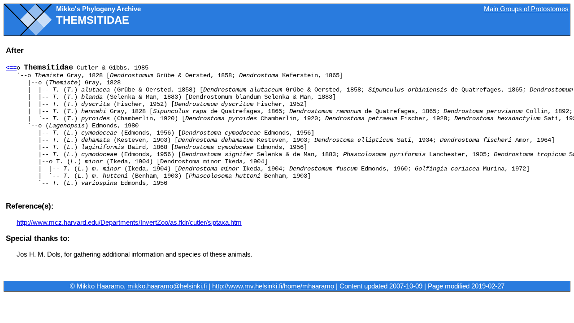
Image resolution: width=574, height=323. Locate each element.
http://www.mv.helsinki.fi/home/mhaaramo (273, 286)
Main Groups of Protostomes (526, 9)
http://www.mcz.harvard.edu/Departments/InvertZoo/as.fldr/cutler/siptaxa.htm (129, 222)
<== (11, 67)
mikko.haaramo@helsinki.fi (167, 286)
